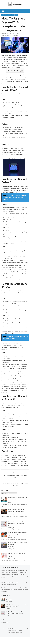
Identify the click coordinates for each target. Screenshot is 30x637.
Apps (9, 14)
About (2, 619)
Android (4, 14)
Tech (16, 14)
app (2, 376)
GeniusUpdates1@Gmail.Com (15, 632)
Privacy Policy (4, 622)
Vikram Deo (5, 33)
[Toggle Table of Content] (21, 70)
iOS (12, 14)
